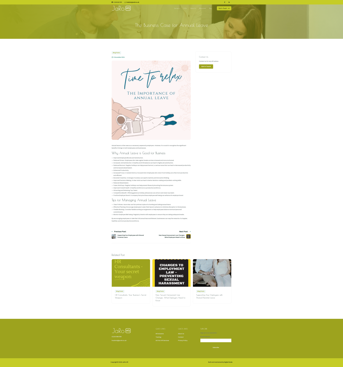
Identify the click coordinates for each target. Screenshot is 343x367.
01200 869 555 (117, 2)
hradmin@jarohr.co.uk (132, 2)
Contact (181, 337)
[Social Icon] (224, 2)
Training (158, 337)
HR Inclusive (160, 333)
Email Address (205, 336)
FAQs (185, 8)
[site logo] (121, 8)
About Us (193, 8)
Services (176, 8)
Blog (210, 8)
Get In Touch (223, 8)
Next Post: (183, 232)
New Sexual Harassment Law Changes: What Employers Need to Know (170, 298)
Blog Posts (116, 52)
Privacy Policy (182, 340)
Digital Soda (228, 362)
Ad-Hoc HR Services (162, 340)
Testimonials (202, 8)
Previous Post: (120, 232)
